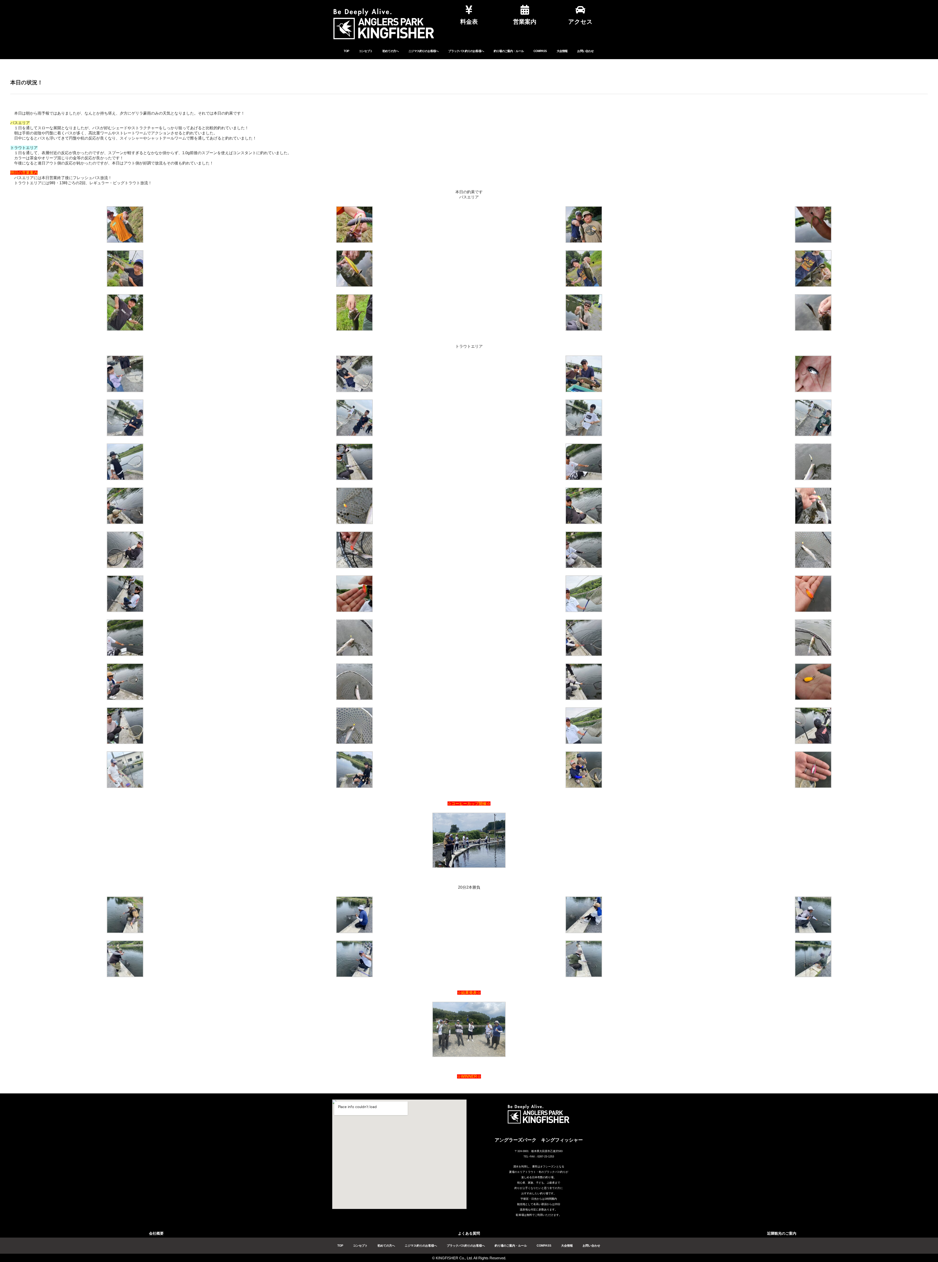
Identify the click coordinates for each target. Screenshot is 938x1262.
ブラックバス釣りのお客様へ (466, 51)
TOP (346, 51)
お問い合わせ (585, 51)
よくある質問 (469, 1233)
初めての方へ (390, 51)
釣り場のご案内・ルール (509, 51)
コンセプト (366, 51)
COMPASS (540, 51)
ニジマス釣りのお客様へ (423, 51)
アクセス (580, 21)
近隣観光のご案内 (781, 1233)
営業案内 (524, 21)
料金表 (469, 21)
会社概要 (156, 1233)
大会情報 (562, 51)
